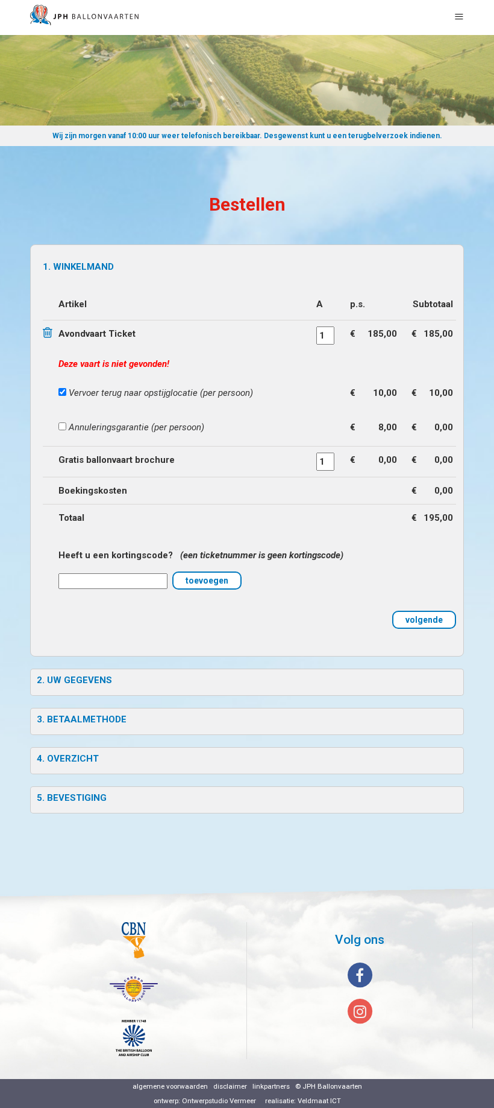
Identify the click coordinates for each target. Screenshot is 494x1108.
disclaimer (230, 1086)
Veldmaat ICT (319, 1101)
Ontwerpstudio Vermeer (219, 1101)
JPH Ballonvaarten (332, 1086)
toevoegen (207, 580)
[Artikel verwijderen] (49, 334)
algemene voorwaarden (170, 1086)
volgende (424, 620)
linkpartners (271, 1086)
